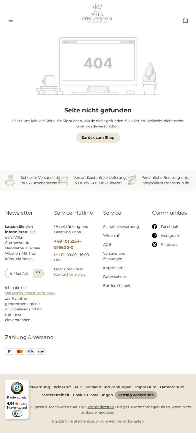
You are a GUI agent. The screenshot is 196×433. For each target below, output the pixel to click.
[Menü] (10, 20)
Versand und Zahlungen (109, 387)
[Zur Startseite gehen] (97, 13)
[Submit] (38, 273)
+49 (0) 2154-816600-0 (67, 244)
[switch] (17, 414)
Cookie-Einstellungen (93, 395)
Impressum (113, 267)
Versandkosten (101, 407)
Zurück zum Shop (98, 137)
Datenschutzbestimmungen (30, 293)
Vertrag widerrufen (136, 395)
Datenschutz (114, 276)
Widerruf (111, 235)
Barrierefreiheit (116, 285)
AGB (9, 309)
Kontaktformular (69, 274)
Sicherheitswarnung (121, 226)
